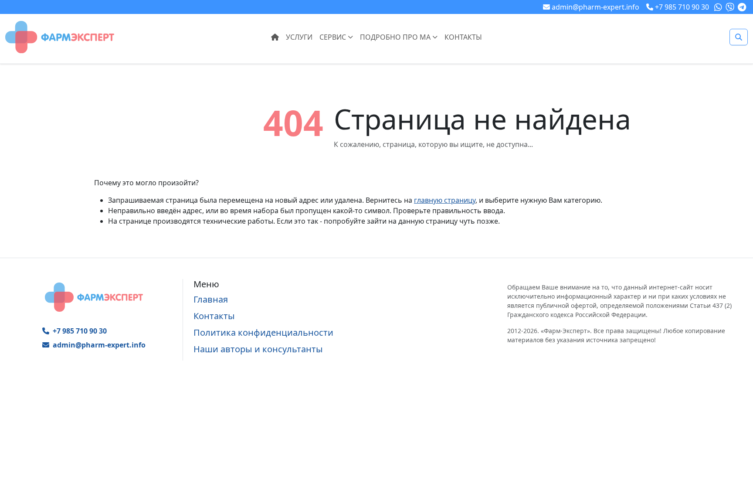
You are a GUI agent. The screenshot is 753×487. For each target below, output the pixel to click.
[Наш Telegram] (743, 7)
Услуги (299, 37)
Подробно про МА (396, 37)
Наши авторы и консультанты (258, 349)
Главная (210, 299)
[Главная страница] (59, 36)
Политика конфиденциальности (263, 332)
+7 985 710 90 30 (80, 331)
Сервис (333, 37)
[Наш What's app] (719, 7)
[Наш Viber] (731, 7)
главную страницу (444, 200)
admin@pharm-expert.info (99, 345)
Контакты (463, 37)
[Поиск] (738, 37)
